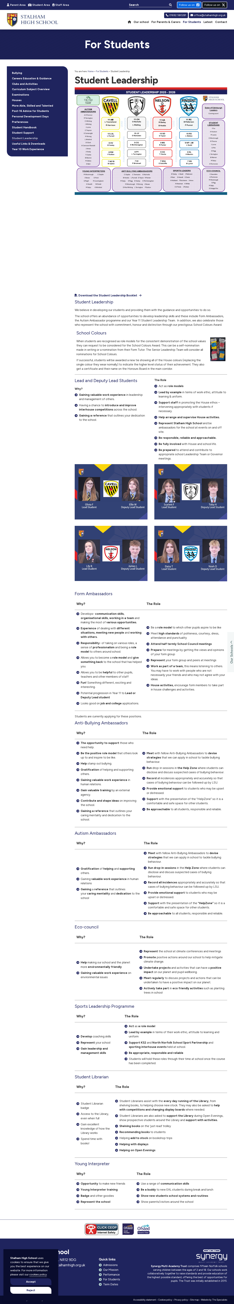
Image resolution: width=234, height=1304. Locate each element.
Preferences (20, 122)
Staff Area (62, 5)
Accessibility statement (144, 1300)
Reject (31, 1290)
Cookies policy (165, 1300)
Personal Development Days (30, 116)
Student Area (41, 5)
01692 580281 (177, 15)
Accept (31, 1281)
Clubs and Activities (25, 83)
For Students (102, 71)
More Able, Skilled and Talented (32, 105)
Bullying (17, 73)
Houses (17, 100)
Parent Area (18, 5)
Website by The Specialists (214, 1300)
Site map (194, 1300)
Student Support (23, 132)
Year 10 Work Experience (28, 149)
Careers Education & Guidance (32, 78)
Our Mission (110, 1269)
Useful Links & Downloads (28, 143)
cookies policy (38, 1274)
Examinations (20, 94)
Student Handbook (24, 127)
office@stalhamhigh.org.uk (209, 15)
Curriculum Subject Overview (31, 89)
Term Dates (110, 1284)
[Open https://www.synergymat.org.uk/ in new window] (211, 1257)
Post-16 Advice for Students (30, 111)
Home (91, 71)
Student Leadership (25, 138)
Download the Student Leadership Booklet (107, 295)
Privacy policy (181, 1300)
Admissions (110, 1265)
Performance (111, 1274)
